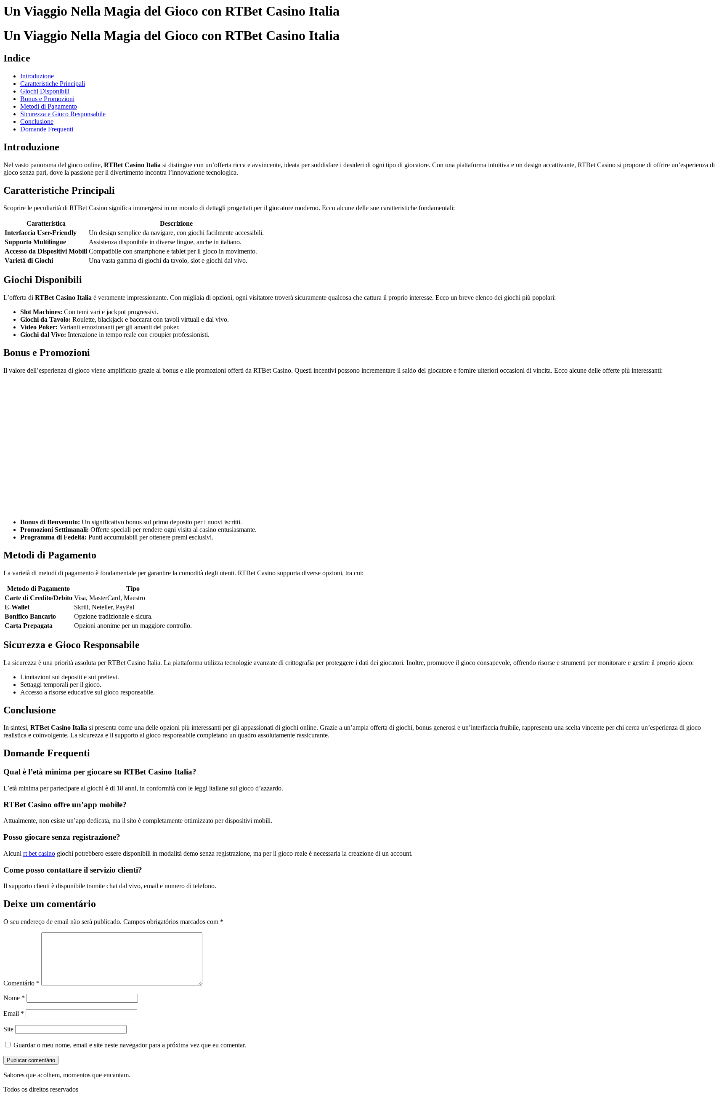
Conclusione (36, 121)
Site (8, 1029)
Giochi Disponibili (44, 91)
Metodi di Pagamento (48, 106)
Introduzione (37, 76)
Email (13, 1013)
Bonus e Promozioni (47, 98)
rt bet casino (39, 853)
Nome (14, 997)
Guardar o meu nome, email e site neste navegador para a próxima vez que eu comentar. (129, 1045)
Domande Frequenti (46, 129)
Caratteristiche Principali (52, 83)
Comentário (21, 983)
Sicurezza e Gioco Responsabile (63, 113)
